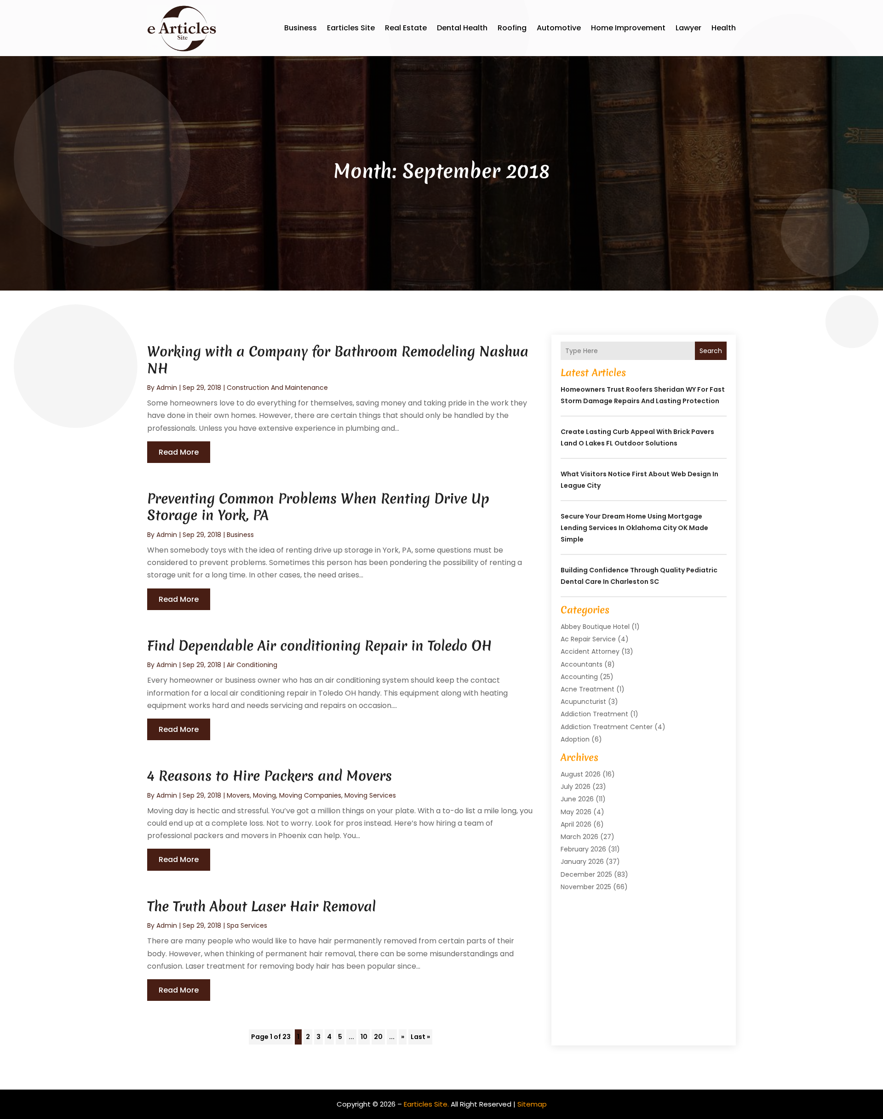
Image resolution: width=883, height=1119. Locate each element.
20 (378, 1036)
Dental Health (462, 28)
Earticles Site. (426, 1104)
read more (179, 452)
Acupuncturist (583, 701)
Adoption (575, 739)
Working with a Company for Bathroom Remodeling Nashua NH (337, 359)
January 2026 (582, 861)
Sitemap (532, 1104)
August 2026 (581, 774)
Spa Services (247, 925)
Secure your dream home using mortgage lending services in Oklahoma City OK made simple (634, 528)
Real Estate (406, 28)
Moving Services (370, 795)
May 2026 (576, 811)
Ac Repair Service (588, 639)
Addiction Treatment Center (607, 726)
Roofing (512, 28)
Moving (264, 795)
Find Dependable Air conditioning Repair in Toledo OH (319, 645)
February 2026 (583, 849)
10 (364, 1036)
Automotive (559, 28)
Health (723, 28)
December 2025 (586, 874)
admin (166, 387)
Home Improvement (628, 28)
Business (300, 28)
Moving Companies (310, 795)
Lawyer (688, 28)
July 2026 (576, 786)
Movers (238, 795)
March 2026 (579, 836)
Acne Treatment (587, 689)
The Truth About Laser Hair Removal (261, 906)
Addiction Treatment (594, 714)
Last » (420, 1036)
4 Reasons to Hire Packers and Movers (269, 775)
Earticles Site (351, 28)
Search (711, 350)
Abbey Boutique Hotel (595, 626)
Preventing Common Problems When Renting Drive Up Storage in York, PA (318, 507)
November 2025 (586, 886)
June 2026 (577, 799)
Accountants (581, 664)
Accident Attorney (590, 651)
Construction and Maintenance (277, 387)
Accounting (579, 676)
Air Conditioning (252, 664)
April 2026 (576, 824)
